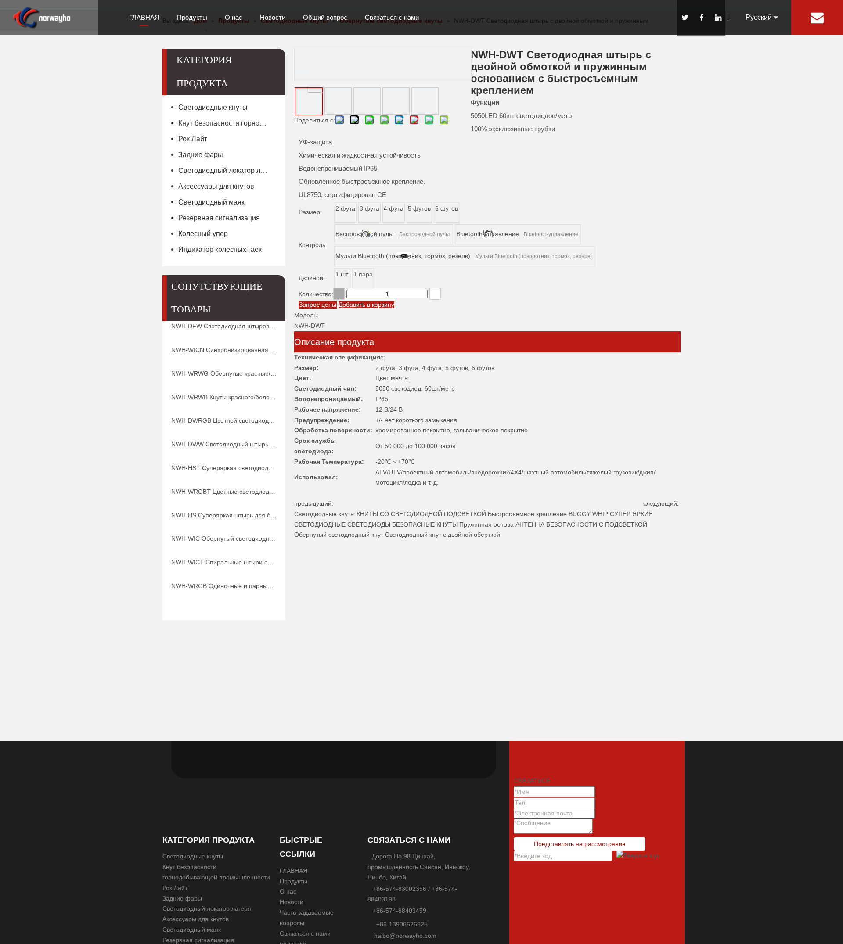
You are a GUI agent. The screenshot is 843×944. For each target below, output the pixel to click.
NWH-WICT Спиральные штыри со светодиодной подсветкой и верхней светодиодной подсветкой (224, 562)
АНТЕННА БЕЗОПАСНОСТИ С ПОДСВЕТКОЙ (581, 524)
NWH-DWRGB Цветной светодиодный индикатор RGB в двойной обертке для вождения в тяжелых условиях (224, 420)
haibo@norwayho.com (405, 935)
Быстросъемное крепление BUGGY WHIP (548, 513)
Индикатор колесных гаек (220, 249)
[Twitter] (684, 17)
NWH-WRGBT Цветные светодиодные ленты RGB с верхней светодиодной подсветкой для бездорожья (224, 491)
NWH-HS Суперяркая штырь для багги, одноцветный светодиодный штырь (224, 515)
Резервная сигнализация (219, 218)
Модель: (306, 315)
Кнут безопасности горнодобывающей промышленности (227, 123)
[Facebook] (701, 17)
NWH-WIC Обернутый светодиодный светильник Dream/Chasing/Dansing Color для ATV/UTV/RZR (224, 538)
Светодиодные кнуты (213, 107)
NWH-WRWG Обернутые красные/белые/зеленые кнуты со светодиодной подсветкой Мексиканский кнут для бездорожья (224, 373)
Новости (272, 17)
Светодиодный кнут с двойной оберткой (442, 534)
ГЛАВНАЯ (144, 17)
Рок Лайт (192, 139)
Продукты (192, 17)
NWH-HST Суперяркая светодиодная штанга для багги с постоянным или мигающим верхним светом (224, 467)
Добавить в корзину (366, 304)
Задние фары (200, 154)
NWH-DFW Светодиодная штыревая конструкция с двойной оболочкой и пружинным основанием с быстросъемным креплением (224, 326)
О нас (233, 17)
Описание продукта (334, 342)
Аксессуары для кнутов (216, 186)
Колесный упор (203, 233)
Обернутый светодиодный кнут (338, 534)
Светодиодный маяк (211, 202)
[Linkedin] (718, 17)
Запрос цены (317, 304)
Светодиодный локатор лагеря (227, 170)
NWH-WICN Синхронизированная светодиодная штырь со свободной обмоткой (224, 349)
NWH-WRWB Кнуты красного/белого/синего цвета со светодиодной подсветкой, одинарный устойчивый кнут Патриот (224, 397)
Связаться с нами (392, 17)
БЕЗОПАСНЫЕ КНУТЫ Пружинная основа (453, 524)
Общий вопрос (325, 17)
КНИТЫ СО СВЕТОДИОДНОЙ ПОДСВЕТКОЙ (421, 513)
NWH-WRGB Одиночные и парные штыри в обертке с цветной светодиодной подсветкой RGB (224, 585)
